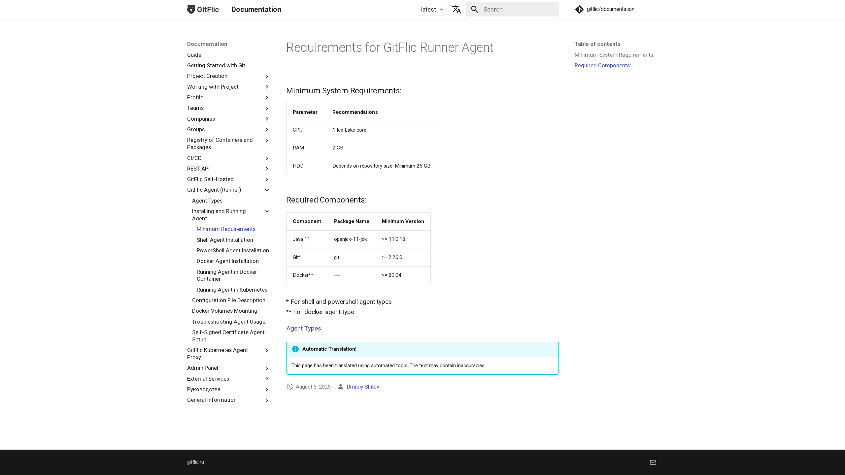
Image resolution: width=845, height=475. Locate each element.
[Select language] (456, 9)
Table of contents (598, 44)
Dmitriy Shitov (363, 387)
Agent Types (303, 328)
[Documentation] (203, 9)
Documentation (207, 44)
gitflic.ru (195, 462)
